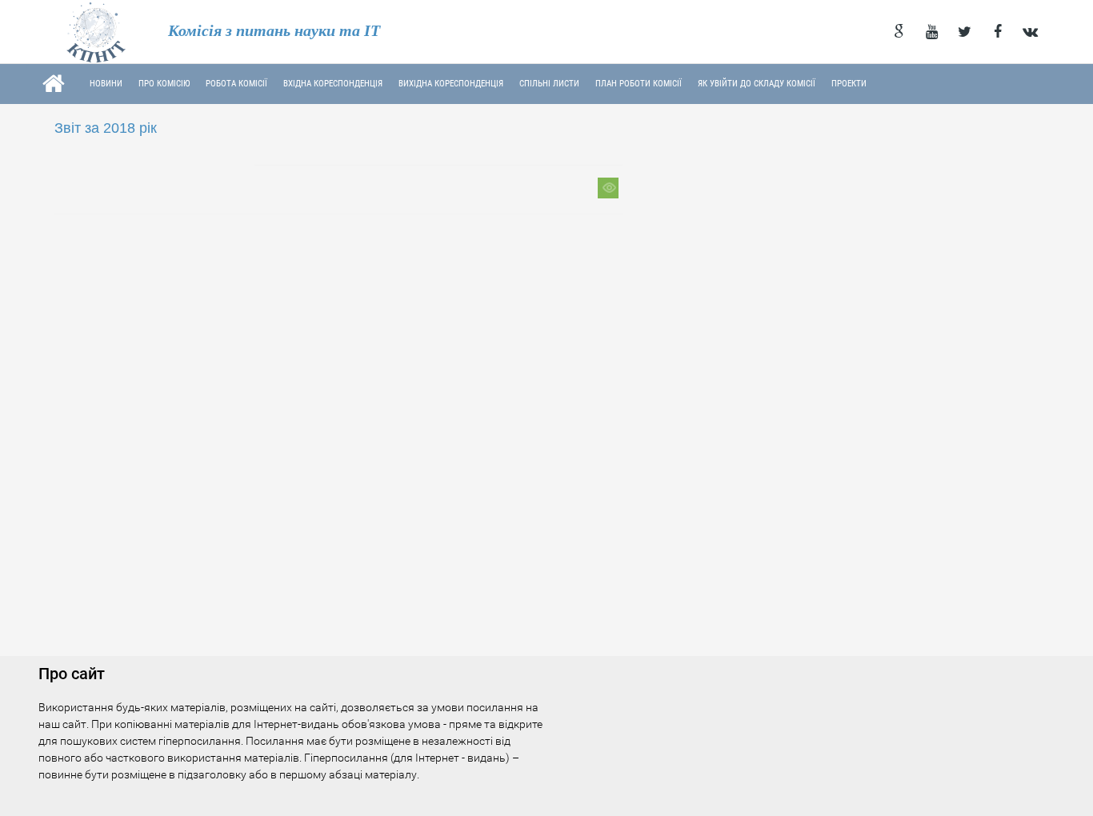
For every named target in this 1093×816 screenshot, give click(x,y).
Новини (106, 83)
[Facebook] (997, 32)
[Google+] (899, 32)
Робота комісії (236, 83)
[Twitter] (964, 32)
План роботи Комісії (638, 83)
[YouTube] (931, 32)
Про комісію (164, 83)
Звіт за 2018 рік (105, 128)
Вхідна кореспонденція (332, 83)
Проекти (849, 83)
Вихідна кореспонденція (450, 83)
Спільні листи (549, 83)
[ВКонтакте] (1030, 32)
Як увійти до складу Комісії (756, 83)
